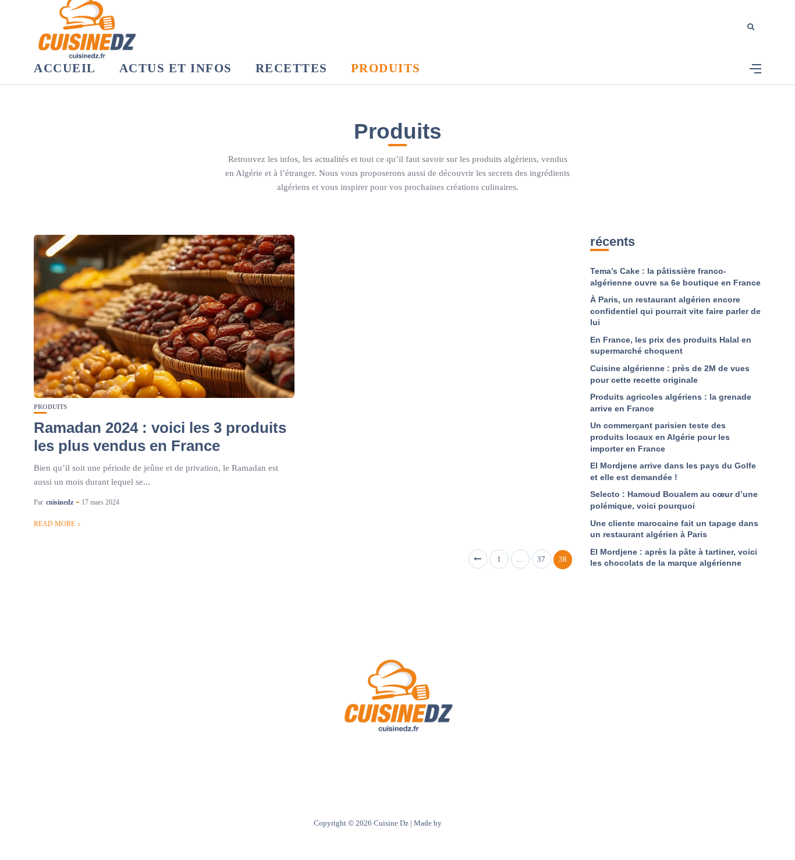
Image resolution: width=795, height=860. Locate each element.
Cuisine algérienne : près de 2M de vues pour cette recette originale (670, 374)
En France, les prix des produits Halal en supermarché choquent (670, 345)
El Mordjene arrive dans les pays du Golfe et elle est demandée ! (673, 471)
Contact (382, 756)
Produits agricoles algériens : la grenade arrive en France (670, 402)
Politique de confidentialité (452, 756)
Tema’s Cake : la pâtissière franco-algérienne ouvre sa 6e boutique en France (675, 276)
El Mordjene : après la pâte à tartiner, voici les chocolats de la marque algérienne (673, 557)
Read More (54, 524)
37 (541, 559)
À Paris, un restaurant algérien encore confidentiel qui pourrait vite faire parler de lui (675, 311)
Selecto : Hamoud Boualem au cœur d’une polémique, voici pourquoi (674, 499)
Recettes (291, 68)
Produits (386, 68)
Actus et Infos (175, 68)
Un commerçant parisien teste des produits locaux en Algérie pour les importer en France (660, 437)
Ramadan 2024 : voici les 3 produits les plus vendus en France (160, 436)
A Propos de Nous (328, 756)
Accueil (65, 68)
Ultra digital (462, 823)
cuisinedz (59, 502)
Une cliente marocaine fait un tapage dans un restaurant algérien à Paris (674, 529)
